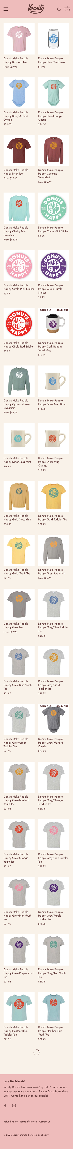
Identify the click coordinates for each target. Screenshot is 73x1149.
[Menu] (6, 9)
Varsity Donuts (20, 1135)
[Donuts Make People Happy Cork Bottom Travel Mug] (53, 323)
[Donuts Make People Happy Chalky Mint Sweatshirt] (19, 208)
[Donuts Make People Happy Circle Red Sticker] (19, 323)
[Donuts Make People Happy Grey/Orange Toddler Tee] (53, 777)
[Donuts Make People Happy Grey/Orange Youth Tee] (19, 834)
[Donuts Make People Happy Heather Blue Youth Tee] (53, 1007)
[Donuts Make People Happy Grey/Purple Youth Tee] (19, 950)
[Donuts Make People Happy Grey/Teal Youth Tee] (53, 950)
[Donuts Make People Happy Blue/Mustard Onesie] (19, 92)
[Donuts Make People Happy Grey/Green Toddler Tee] (19, 719)
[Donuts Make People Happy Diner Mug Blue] (53, 381)
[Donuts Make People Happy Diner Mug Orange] (53, 438)
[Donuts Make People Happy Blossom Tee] (19, 39)
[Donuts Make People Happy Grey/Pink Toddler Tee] (53, 834)
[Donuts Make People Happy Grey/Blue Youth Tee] (19, 661)
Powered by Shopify (38, 1135)
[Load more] (36, 1052)
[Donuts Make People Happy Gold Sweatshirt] (19, 496)
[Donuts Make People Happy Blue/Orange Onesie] (53, 92)
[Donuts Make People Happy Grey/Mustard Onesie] (53, 719)
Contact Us (44, 1121)
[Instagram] (14, 1105)
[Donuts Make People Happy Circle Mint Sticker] (53, 208)
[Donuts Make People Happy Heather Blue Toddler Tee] (19, 1007)
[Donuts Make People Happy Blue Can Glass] (53, 39)
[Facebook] (5, 1105)
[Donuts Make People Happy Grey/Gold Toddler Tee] (53, 661)
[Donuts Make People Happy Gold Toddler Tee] (53, 496)
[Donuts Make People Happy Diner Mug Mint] (19, 438)
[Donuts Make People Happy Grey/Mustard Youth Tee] (19, 777)
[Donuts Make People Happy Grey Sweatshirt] (53, 550)
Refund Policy (11, 1121)
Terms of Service (28, 1121)
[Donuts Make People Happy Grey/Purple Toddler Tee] (53, 892)
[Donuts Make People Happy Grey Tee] (19, 604)
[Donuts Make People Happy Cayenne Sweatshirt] (53, 150)
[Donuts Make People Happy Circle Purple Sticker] (53, 265)
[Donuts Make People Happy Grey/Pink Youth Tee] (19, 892)
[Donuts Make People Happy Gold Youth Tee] (19, 550)
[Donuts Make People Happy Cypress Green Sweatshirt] (19, 381)
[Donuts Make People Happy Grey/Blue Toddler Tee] (53, 604)
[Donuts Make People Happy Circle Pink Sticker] (19, 265)
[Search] (59, 10)
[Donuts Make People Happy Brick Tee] (19, 150)
